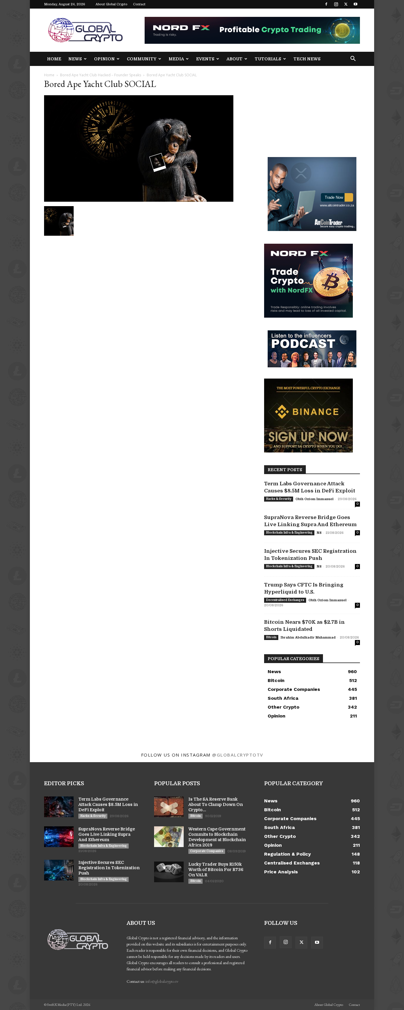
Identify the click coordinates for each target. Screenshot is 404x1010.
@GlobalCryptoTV (237, 755)
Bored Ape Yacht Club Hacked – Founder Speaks (100, 74)
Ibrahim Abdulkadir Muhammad (308, 637)
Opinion (104, 58)
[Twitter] (345, 4)
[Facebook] (326, 4)
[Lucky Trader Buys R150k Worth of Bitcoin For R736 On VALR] (169, 872)
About (235, 58)
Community (141, 58)
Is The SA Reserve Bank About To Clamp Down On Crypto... (215, 804)
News (75, 58)
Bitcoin (271, 637)
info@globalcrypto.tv (162, 981)
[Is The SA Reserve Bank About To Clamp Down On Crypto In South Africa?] (169, 806)
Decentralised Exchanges (285, 600)
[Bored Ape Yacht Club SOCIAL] (138, 200)
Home (54, 58)
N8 (319, 533)
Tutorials (268, 58)
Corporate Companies (206, 851)
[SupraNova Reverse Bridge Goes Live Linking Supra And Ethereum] (59, 836)
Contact (139, 4)
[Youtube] (355, 4)
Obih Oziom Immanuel (314, 499)
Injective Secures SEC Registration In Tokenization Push (109, 867)
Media (176, 58)
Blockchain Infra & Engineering (289, 532)
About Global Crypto (111, 4)
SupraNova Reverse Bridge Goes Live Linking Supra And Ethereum (106, 834)
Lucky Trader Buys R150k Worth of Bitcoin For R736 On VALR (215, 869)
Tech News (307, 58)
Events (205, 58)
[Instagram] (336, 4)
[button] (353, 59)
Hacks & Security (278, 498)
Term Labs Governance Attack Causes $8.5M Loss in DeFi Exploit (108, 804)
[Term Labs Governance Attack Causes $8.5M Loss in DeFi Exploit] (59, 806)
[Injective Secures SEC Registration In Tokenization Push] (59, 870)
